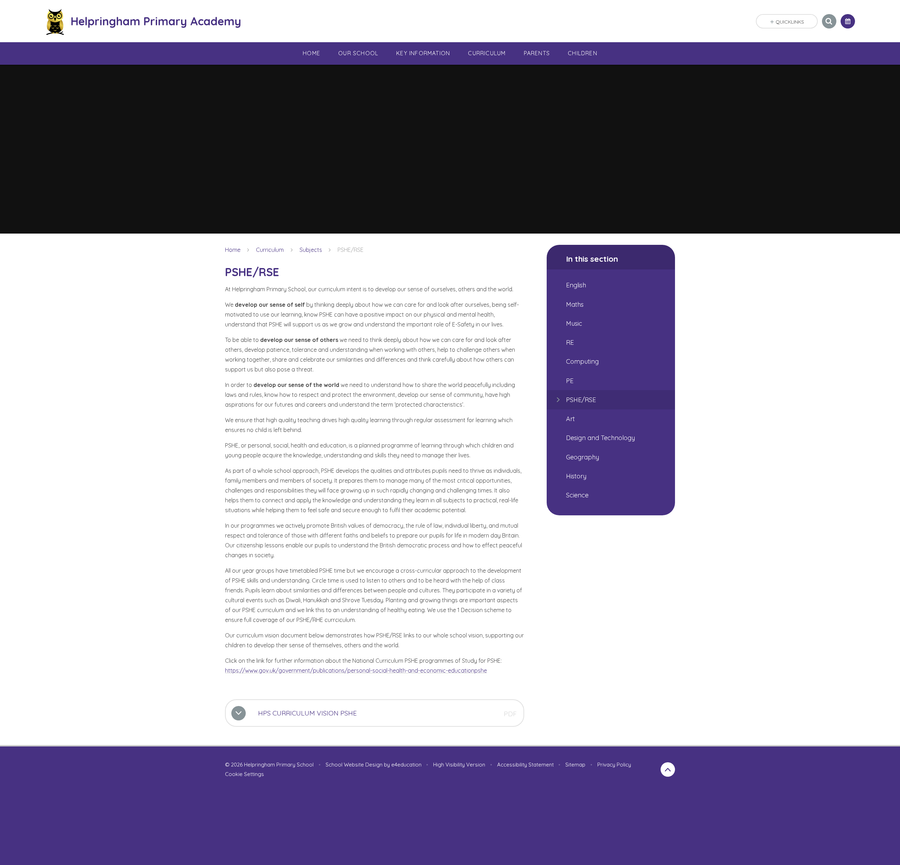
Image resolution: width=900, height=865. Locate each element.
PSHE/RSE (351, 249)
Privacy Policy (614, 764)
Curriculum (270, 249)
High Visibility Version (459, 764)
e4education (406, 764)
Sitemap (575, 764)
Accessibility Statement (525, 764)
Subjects (311, 249)
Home (232, 249)
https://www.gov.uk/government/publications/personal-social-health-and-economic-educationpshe (356, 670)
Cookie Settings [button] (244, 774)
